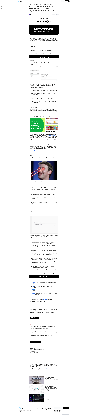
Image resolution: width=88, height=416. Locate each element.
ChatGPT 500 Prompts (34, 317)
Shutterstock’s (52, 135)
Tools (40, 35)
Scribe (33, 286)
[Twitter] (55, 411)
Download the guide (34, 150)
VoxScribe (33, 289)
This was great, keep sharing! (35, 354)
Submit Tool (43, 35)
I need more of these (33, 353)
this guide (36, 143)
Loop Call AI (34, 282)
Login (62, 1)
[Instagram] (60, 411)
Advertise (46, 35)
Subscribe (66, 1)
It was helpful (32, 351)
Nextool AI (30, 4)
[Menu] (69, 1)
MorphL (33, 291)
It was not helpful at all (34, 352)
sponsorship (45, 368)
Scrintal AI (34, 293)
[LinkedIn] (57, 411)
